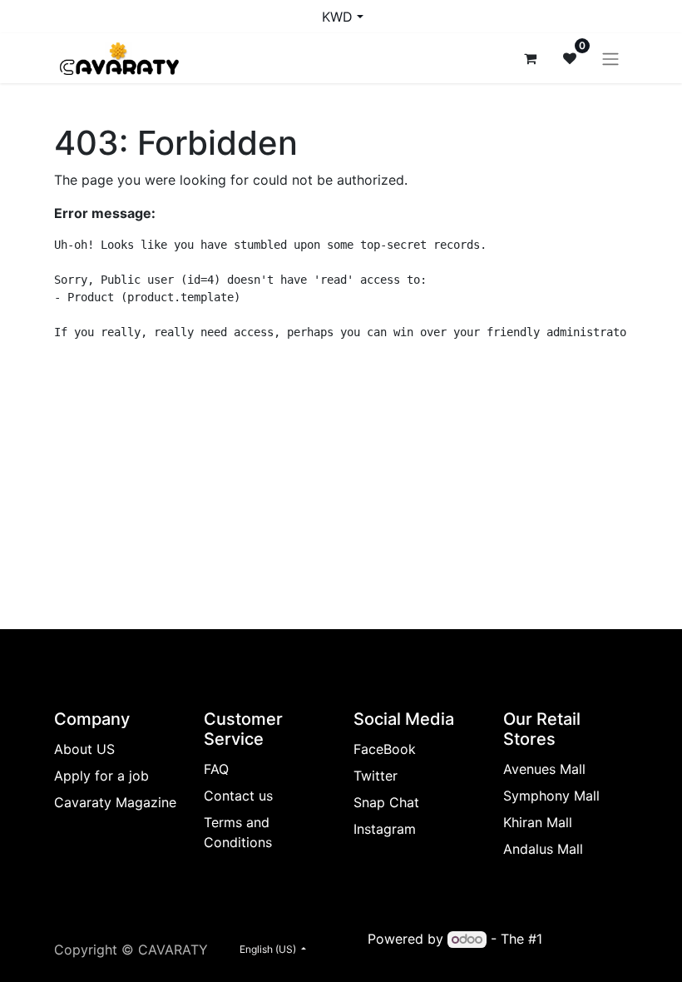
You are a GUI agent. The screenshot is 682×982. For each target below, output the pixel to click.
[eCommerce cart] (529, 58)
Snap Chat (386, 802)
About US (84, 749)
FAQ (216, 769)
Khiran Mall (537, 822)
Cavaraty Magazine (115, 802)
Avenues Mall (544, 769)
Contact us (238, 795)
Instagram (384, 829)
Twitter (375, 775)
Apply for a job (101, 775)
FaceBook (384, 749)
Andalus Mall (543, 849)
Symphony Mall (551, 795)
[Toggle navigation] (610, 58)
